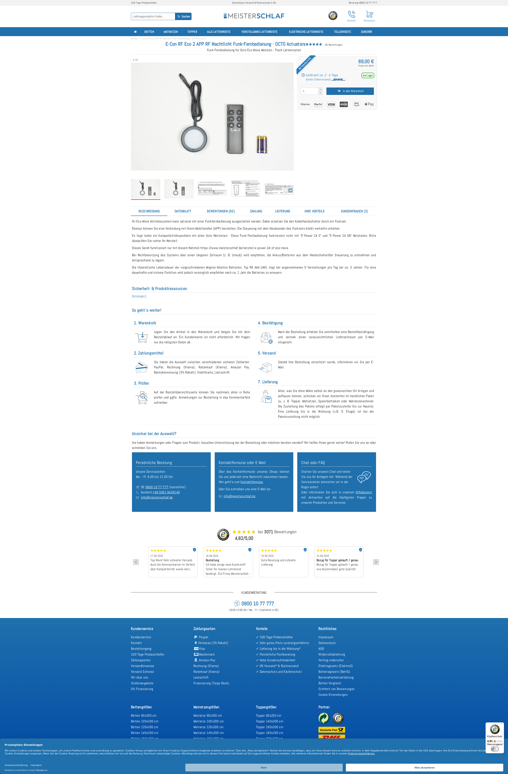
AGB (321, 648)
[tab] (149, 211)
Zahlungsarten (141, 660)
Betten (149, 32)
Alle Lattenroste (218, 32)
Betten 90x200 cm (144, 715)
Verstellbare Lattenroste (259, 32)
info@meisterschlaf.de (157, 497)
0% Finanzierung (142, 689)
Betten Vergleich (329, 683)
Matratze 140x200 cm (208, 733)
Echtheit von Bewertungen (336, 689)
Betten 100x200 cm (144, 721)
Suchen (185, 16)
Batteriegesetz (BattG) (334, 671)
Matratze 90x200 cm (207, 715)
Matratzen (171, 32)
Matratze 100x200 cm (208, 721)
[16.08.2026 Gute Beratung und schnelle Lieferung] (228, 548)
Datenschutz (327, 643)
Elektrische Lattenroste (306, 32)
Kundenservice (141, 637)
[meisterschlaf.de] (254, 13)
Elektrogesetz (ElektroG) (335, 666)
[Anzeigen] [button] (139, 296)
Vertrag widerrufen (331, 660)
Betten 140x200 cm (144, 733)
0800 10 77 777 (156, 487)
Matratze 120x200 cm (208, 727)
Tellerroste (342, 32)
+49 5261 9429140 (166, 492)
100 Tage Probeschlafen (147, 654)
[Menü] (501, 724)
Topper (192, 32)
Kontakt (136, 643)
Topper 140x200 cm (269, 721)
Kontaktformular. (252, 482)
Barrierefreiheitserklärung (336, 677)
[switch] (495, 749)
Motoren (134, 38)
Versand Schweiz (142, 671)
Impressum (326, 637)
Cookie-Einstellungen (333, 694)
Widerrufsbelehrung (331, 654)
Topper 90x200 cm (268, 715)
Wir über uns (139, 677)
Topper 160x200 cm (269, 727)
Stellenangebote (142, 683)
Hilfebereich (364, 492)
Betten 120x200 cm (144, 727)
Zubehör (366, 32)
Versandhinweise (142, 666)
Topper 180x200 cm (269, 733)
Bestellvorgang (141, 648)
